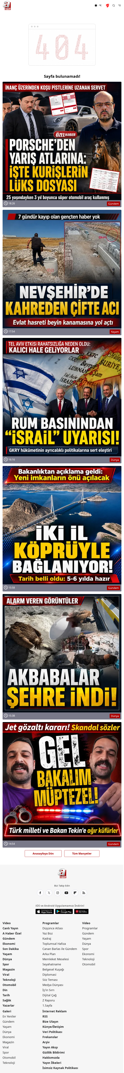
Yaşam (7, 954)
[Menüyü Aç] (119, 5)
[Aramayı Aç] (114, 5)
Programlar (50, 923)
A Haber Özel (12, 933)
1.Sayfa (47, 1005)
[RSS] (84, 893)
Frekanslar (50, 1037)
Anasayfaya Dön (43, 853)
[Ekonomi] (83, 5)
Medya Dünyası (52, 985)
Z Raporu (48, 1000)
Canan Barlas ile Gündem (59, 949)
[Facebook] (40, 893)
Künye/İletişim (53, 1027)
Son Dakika (11, 949)
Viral (6, 974)
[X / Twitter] (49, 893)
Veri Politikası (52, 1032)
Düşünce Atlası (52, 928)
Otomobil (9, 985)
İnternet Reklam (54, 1011)
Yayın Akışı (50, 1047)
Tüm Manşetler (82, 853)
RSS (45, 1016)
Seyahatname (51, 964)
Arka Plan (49, 954)
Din (5, 990)
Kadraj (46, 938)
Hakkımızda (51, 1057)
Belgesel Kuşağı (53, 969)
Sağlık (7, 1000)
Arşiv (46, 1042)
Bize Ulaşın (50, 1021)
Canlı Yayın (10, 928)
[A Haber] (7, 5)
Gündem (9, 938)
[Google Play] (64, 911)
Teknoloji (9, 980)
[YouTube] (66, 893)
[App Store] (45, 911)
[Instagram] (57, 893)
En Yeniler (9, 1016)
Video (7, 923)
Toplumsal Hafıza (54, 944)
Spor (6, 964)
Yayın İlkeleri (51, 1063)
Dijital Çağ (49, 995)
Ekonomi (9, 944)
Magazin (9, 969)
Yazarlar (8, 1005)
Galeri (7, 1011)
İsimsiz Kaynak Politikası (60, 1068)
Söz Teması (50, 980)
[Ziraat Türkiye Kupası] (108, 5)
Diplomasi (49, 974)
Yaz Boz (47, 933)
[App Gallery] (81, 911)
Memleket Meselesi (55, 959)
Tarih (6, 995)
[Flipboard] (75, 893)
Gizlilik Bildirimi (53, 1052)
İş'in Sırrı (48, 990)
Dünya (7, 959)
